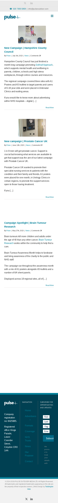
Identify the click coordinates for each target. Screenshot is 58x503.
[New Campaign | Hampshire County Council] (32, 34)
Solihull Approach (44, 65)
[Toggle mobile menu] (52, 15)
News (26, 56)
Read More (50, 108)
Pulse (8, 56)
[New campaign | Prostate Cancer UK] (32, 127)
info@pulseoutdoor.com (38, 9)
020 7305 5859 (19, 9)
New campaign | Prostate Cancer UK (25, 141)
